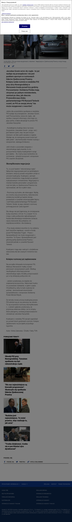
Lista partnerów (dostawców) (7, 22)
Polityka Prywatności (6, 13)
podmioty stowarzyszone (28, 4)
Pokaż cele (25, 31)
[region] (36, 17)
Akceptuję (24, 26)
